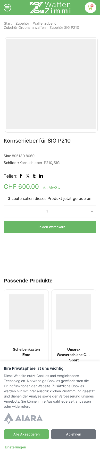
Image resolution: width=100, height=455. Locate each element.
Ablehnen (73, 434)
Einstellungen (15, 447)
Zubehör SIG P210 (64, 27)
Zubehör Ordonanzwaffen (25, 27)
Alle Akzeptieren (26, 434)
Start (8, 23)
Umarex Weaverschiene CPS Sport (74, 355)
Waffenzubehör (45, 23)
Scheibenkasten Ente (26, 352)
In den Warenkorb (52, 227)
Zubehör (22, 23)
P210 (48, 163)
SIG (57, 163)
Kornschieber (30, 163)
